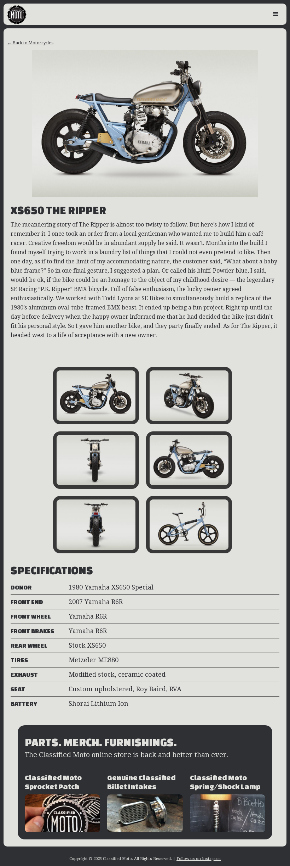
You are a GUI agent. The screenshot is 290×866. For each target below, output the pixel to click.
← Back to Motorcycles (30, 42)
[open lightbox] (96, 395)
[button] (275, 14)
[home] (15, 14)
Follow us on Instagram (198, 858)
